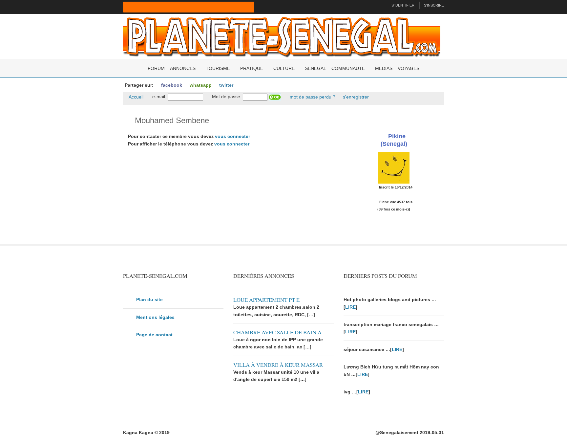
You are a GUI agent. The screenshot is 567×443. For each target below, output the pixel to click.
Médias (383, 68)
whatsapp (200, 85)
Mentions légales (155, 317)
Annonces (183, 68)
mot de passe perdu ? (311, 97)
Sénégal (315, 68)
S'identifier (402, 5)
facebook (171, 85)
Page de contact (154, 334)
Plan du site (149, 299)
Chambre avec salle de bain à (277, 332)
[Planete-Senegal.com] (281, 36)
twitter (225, 85)
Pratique (251, 68)
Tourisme (218, 68)
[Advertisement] (228, 198)
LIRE (350, 307)
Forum (156, 68)
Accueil (135, 97)
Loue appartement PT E (266, 299)
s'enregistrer (355, 97)
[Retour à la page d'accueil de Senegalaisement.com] (379, 5)
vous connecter (232, 136)
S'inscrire (434, 5)
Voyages (408, 68)
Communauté (348, 68)
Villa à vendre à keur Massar (278, 364)
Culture (284, 68)
